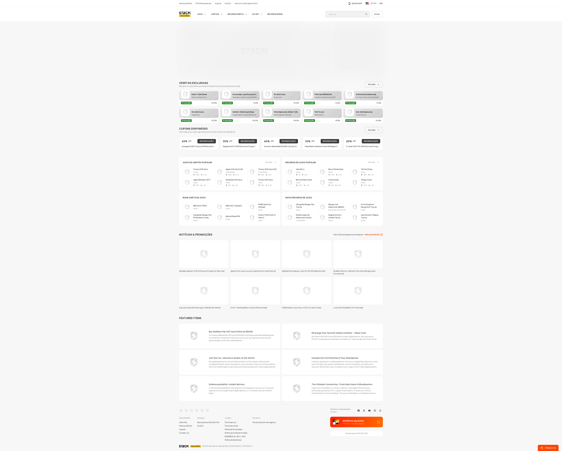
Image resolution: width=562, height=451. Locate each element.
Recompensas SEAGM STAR (208, 422)
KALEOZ (200, 426)
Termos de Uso (230, 422)
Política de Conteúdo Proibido (236, 433)
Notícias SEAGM (185, 426)
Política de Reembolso (233, 440)
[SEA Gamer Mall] (185, 14)
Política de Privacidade (233, 429)
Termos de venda (231, 426)
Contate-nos (184, 433)
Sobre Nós (183, 422)
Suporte (182, 429)
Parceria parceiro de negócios (264, 422)
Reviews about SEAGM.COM (357, 433)
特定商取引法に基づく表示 (235, 436)
